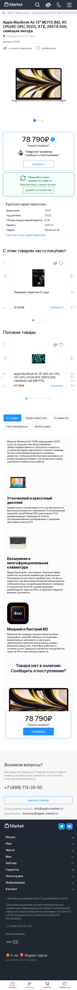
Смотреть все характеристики (26, 235)
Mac (9, 856)
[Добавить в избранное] (4, 263)
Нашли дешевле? (38, 145)
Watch (10, 850)
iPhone (10, 837)
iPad (8, 843)
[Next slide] (71, 276)
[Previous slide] (6, 276)
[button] (30, 985)
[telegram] (61, 826)
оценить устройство (38, 190)
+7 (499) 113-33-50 (23, 787)
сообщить (38, 164)
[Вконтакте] (69, 826)
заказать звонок (38, 800)
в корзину (57, 385)
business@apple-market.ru (40, 813)
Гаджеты (12, 869)
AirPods (11, 863)
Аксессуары (14, 876)
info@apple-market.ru (48, 808)
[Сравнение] (55, 263)
